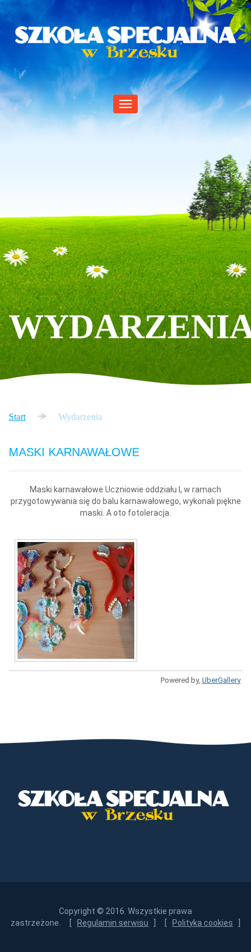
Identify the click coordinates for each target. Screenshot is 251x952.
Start (17, 417)
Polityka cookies (202, 922)
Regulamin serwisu (112, 922)
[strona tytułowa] (76, 600)
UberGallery (221, 680)
